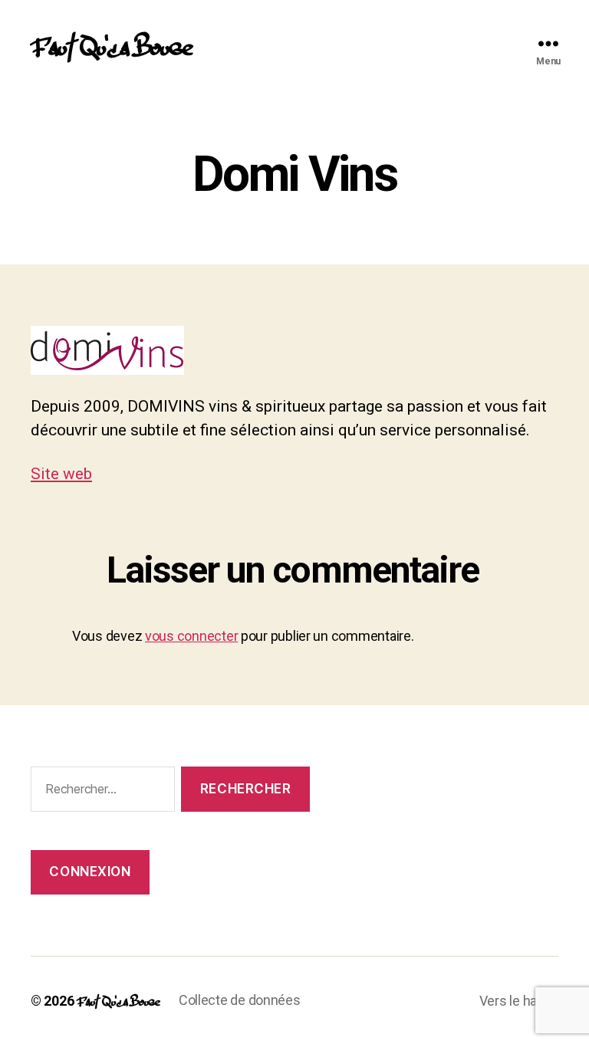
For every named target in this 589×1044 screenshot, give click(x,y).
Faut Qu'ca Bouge (111, 43)
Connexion (89, 871)
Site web (61, 474)
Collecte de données (240, 1000)
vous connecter (191, 636)
